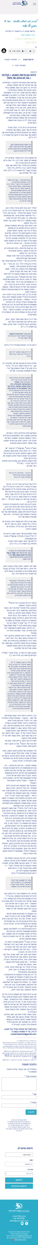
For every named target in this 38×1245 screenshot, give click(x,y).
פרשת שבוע (30, 31)
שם (34, 1094)
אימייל (33, 1102)
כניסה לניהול (10, 1236)
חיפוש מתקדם (19, 1186)
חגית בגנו (17, 1238)
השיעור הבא (20, 65)
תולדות (8, 31)
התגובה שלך (30, 1076)
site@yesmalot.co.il (24, 1236)
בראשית (18, 31)
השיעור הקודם (11, 59)
